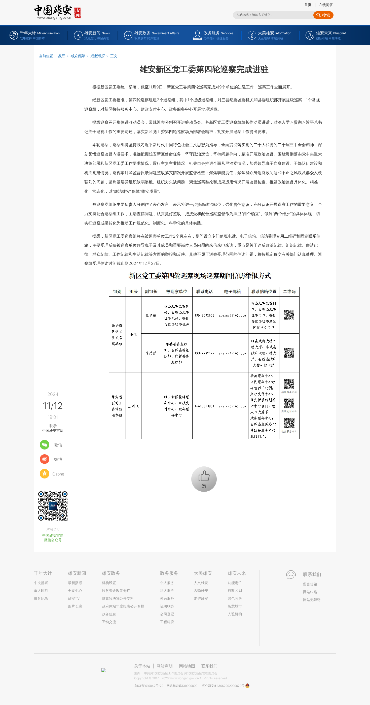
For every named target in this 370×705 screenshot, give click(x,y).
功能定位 (235, 583)
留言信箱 (310, 584)
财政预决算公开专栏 (118, 598)
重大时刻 (41, 590)
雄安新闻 (77, 56)
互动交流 (109, 622)
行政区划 (235, 590)
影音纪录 (41, 598)
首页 (307, 5)
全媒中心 (75, 590)
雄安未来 (237, 573)
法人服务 (167, 590)
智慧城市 (235, 606)
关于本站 (142, 665)
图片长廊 (75, 606)
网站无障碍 (312, 599)
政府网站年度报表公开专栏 (123, 606)
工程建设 (167, 622)
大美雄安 (203, 573)
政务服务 (169, 573)
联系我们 (209, 665)
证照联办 (167, 606)
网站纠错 (310, 592)
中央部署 (41, 583)
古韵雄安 (201, 590)
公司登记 (167, 614)
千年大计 (43, 573)
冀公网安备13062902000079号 (223, 686)
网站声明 (165, 665)
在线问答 (326, 5)
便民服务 (167, 598)
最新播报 (97, 56)
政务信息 (109, 614)
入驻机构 (235, 614)
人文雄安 (201, 583)
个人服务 (167, 583)
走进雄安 (201, 598)
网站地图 (187, 665)
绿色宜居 (235, 598)
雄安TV (74, 598)
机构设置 (109, 583)
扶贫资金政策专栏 (116, 590)
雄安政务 (111, 573)
